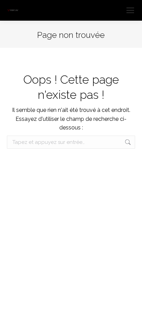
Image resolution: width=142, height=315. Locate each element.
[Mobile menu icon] (130, 10)
